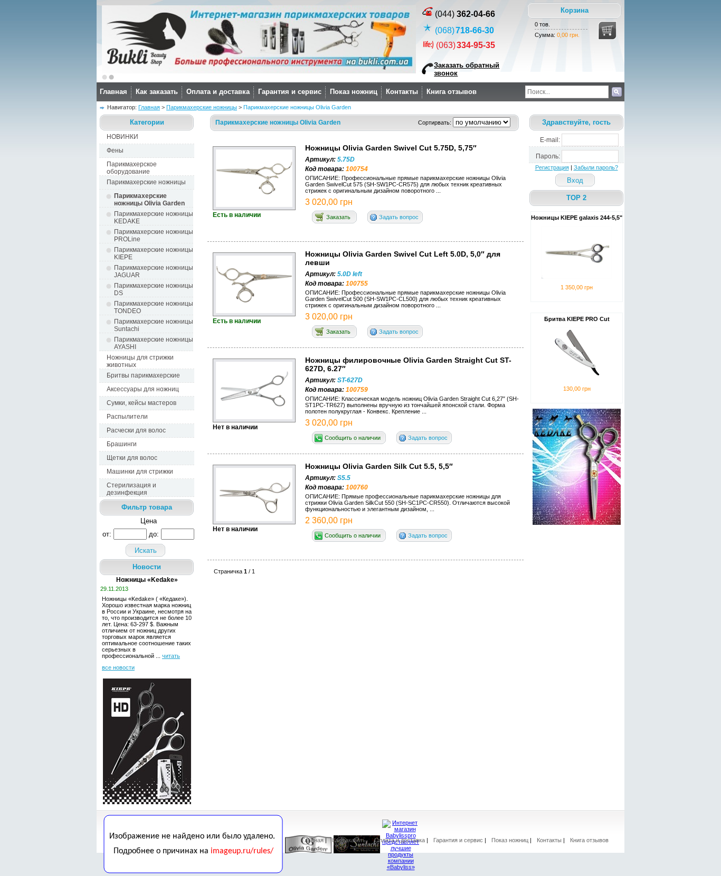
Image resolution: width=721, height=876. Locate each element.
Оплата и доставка (218, 92)
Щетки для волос (132, 457)
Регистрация (552, 167)
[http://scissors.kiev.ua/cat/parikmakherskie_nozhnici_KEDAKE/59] (577, 523)
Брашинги (122, 444)
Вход (575, 180)
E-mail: (550, 140)
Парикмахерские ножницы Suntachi (153, 325)
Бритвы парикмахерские (143, 375)
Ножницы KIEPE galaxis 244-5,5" (576, 217)
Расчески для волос (136, 430)
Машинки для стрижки (140, 471)
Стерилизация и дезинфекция (131, 489)
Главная (113, 92)
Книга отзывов (451, 92)
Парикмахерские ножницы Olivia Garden (149, 199)
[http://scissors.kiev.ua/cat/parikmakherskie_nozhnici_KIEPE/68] (147, 802)
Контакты (402, 92)
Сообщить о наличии (353, 438)
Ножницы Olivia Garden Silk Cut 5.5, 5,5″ (379, 466)
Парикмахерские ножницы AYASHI (153, 343)
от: (106, 534)
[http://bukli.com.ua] (259, 71)
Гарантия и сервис (289, 92)
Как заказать (157, 92)
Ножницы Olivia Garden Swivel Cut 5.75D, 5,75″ (391, 148)
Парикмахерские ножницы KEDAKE (153, 217)
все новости (118, 667)
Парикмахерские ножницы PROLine (153, 235)
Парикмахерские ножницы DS (153, 289)
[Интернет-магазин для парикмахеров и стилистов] (193, 871)
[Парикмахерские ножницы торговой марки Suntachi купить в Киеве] (357, 851)
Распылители (127, 416)
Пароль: (548, 156)
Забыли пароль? (596, 167)
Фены (115, 150)
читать (171, 656)
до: (154, 534)
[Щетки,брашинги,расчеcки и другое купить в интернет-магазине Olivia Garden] (308, 851)
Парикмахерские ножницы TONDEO (153, 307)
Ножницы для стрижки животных (140, 361)
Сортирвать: (435, 122)
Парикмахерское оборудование (132, 168)
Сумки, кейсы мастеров (141, 403)
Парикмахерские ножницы (201, 107)
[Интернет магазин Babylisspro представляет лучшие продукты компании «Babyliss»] (400, 867)
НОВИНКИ (122, 136)
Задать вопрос (399, 217)
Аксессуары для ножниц (143, 389)
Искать (146, 550)
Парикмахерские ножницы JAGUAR (153, 271)
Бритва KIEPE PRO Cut (577, 319)
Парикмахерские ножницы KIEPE (153, 253)
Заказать (338, 217)
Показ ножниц (353, 92)
